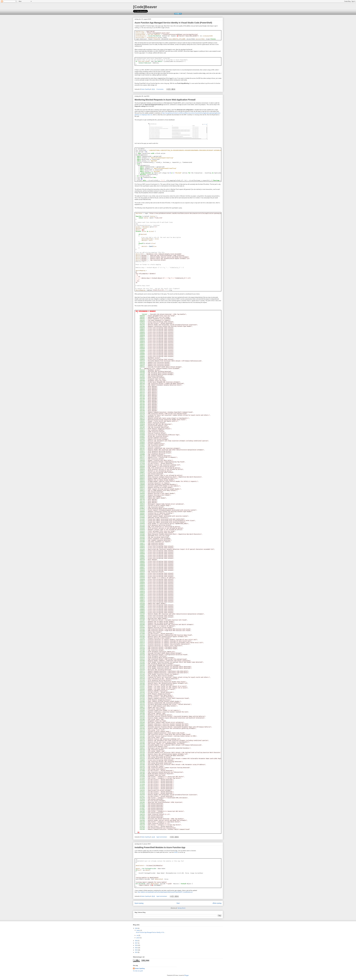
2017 (136, 943)
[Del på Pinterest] (174, 89)
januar (138, 937)
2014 (136, 950)
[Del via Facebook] (173, 89)
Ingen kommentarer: (162, 837)
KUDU (176, 852)
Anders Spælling (140, 968)
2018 (136, 940)
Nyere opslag (139, 903)
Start (178, 903)
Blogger (187, 975)
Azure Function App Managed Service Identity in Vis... (150, 932)
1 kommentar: (160, 89)
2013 (136, 952)
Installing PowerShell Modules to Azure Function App (160, 847)
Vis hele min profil (138, 971)
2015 (136, 947)
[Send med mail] (167, 89)
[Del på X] (171, 89)
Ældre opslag (217, 903)
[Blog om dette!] (169, 89)
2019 (136, 928)
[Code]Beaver (145, 7)
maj (137, 935)
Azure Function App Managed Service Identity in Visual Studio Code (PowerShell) (173, 23)
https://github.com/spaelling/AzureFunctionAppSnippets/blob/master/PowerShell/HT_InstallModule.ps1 (165, 892)
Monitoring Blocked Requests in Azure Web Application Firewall (165, 100)
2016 (136, 945)
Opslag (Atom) (181, 908)
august (138, 930)
